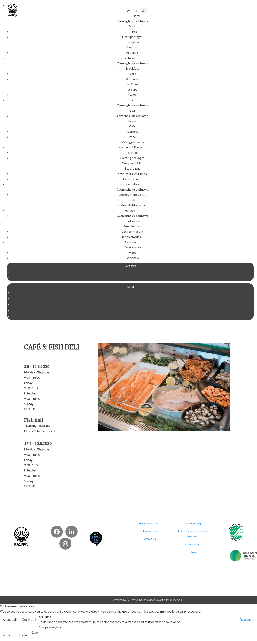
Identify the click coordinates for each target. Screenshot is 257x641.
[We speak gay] (95, 538)
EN (143, 10)
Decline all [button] (29, 619)
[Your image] (21, 535)
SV (128, 10)
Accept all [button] (10, 619)
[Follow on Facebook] (57, 532)
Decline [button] (23, 635)
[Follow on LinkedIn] (71, 532)
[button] (136, 15)
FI (136, 10)
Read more (247, 619)
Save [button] (34, 632)
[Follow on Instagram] (65, 544)
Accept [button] (8, 635)
